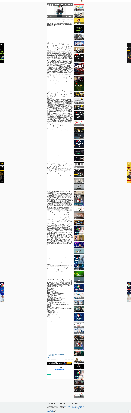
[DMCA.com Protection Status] (62, 407)
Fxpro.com (81, 407)
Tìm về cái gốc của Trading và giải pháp (78, 326)
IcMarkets (80, 405)
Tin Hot (78, 3)
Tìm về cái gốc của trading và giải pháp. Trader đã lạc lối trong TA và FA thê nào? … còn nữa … (78, 334)
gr (69, 406)
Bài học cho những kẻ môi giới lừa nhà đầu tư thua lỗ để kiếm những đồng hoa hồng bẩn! (78, 369)
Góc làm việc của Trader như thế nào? (78, 390)
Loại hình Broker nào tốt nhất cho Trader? (79, 182)
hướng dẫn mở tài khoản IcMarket (80, 406)
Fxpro (78, 407)
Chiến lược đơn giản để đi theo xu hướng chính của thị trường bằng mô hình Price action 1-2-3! (79, 212)
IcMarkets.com (74, 406)
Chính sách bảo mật (66, 406)
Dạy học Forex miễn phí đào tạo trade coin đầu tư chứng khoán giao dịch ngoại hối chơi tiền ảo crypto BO (79, 81)
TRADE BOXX (50, 1)
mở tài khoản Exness (76, 405)
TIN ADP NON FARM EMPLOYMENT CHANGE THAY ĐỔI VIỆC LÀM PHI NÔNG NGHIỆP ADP (78, 68)
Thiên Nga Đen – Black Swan (51, 355)
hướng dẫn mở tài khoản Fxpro (75, 408)
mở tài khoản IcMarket (75, 407)
